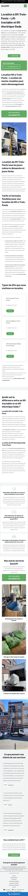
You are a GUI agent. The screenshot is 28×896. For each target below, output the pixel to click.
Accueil (14, 875)
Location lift (14, 879)
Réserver (10, 310)
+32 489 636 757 (14, 115)
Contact (14, 887)
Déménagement (14, 877)
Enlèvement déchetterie (14, 885)
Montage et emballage (14, 881)
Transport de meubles (14, 883)
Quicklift (5, 6)
